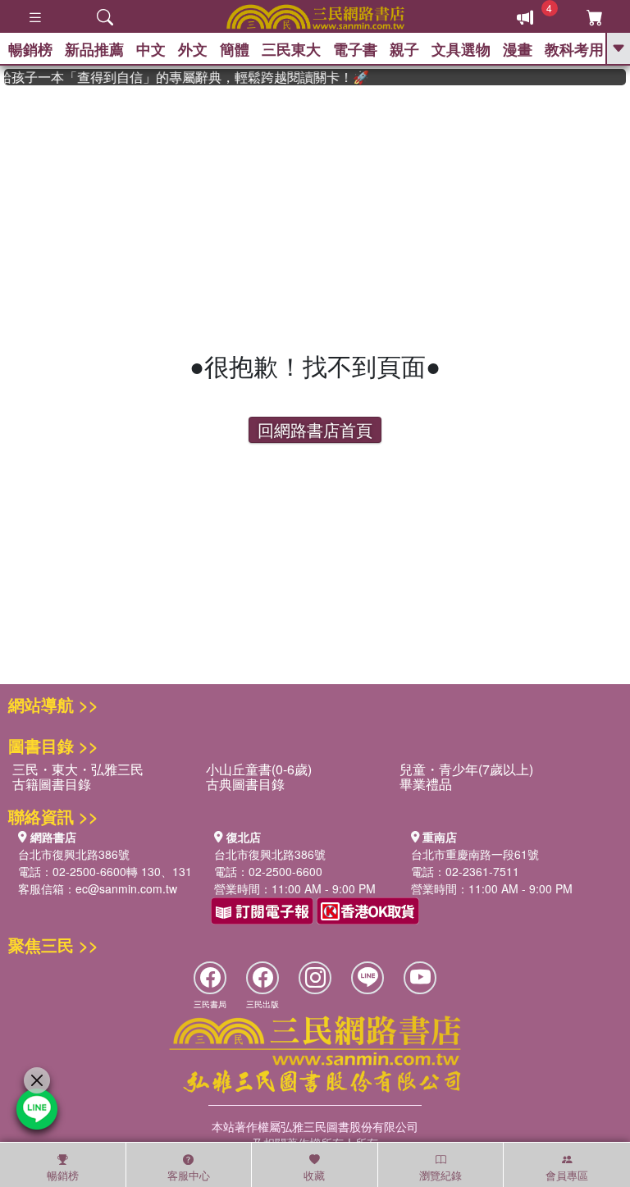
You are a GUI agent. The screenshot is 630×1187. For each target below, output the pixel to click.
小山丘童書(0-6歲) (259, 769)
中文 (151, 49)
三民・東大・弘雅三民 (78, 769)
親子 (404, 49)
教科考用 (574, 49)
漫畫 (517, 49)
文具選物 (461, 49)
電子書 (355, 49)
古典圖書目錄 (245, 783)
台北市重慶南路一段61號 (475, 854)
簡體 (234, 49)
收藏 (314, 1175)
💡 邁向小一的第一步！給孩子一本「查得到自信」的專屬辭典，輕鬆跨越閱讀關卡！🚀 (181, 77)
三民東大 (291, 49)
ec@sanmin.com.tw (126, 888)
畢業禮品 (425, 783)
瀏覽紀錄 (440, 1175)
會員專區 (567, 1175)
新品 (94, 49)
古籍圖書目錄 (51, 783)
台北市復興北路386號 (74, 854)
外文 (193, 49)
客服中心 (188, 1175)
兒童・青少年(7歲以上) (466, 769)
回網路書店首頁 (315, 429)
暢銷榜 (30, 49)
